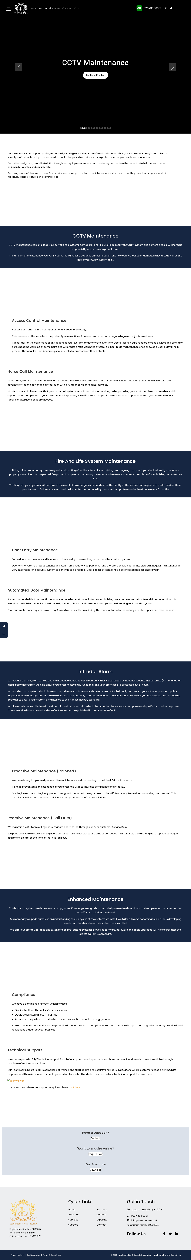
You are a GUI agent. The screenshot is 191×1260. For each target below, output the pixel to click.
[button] (95, 1138)
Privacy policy (17, 1255)
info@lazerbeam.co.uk (144, 1220)
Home (71, 1209)
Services (73, 1219)
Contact (101, 1224)
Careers (101, 1214)
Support (73, 1224)
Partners (102, 1209)
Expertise (102, 1219)
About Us (73, 1214)
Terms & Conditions (52, 1255)
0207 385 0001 (139, 1216)
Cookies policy (33, 1255)
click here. (75, 1087)
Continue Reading (95, 75)
